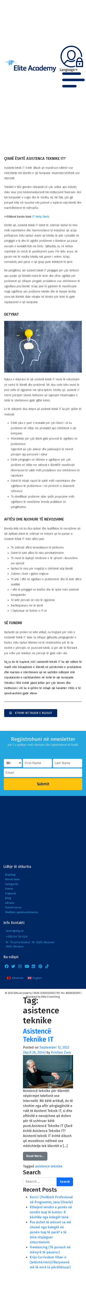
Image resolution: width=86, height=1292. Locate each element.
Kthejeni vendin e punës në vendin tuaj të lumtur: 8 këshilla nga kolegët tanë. (51, 1212)
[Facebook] (6, 966)
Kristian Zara (61, 1052)
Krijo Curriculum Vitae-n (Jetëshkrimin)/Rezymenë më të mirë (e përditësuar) (50, 1262)
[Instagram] (20, 966)
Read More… (35, 1156)
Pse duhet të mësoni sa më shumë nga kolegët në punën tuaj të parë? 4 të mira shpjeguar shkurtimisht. (50, 1232)
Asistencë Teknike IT (38, 1035)
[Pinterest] (40, 966)
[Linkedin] (33, 966)
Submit (43, 784)
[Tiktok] (47, 966)
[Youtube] (27, 966)
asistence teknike (48, 1166)
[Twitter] (13, 966)
